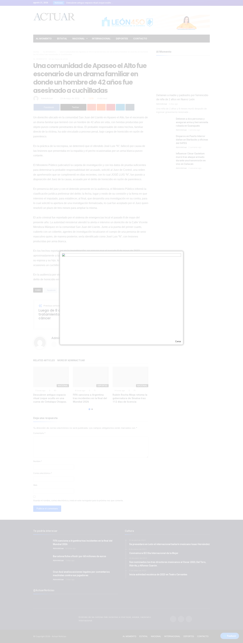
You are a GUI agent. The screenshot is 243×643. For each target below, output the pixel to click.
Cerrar (178, 341)
